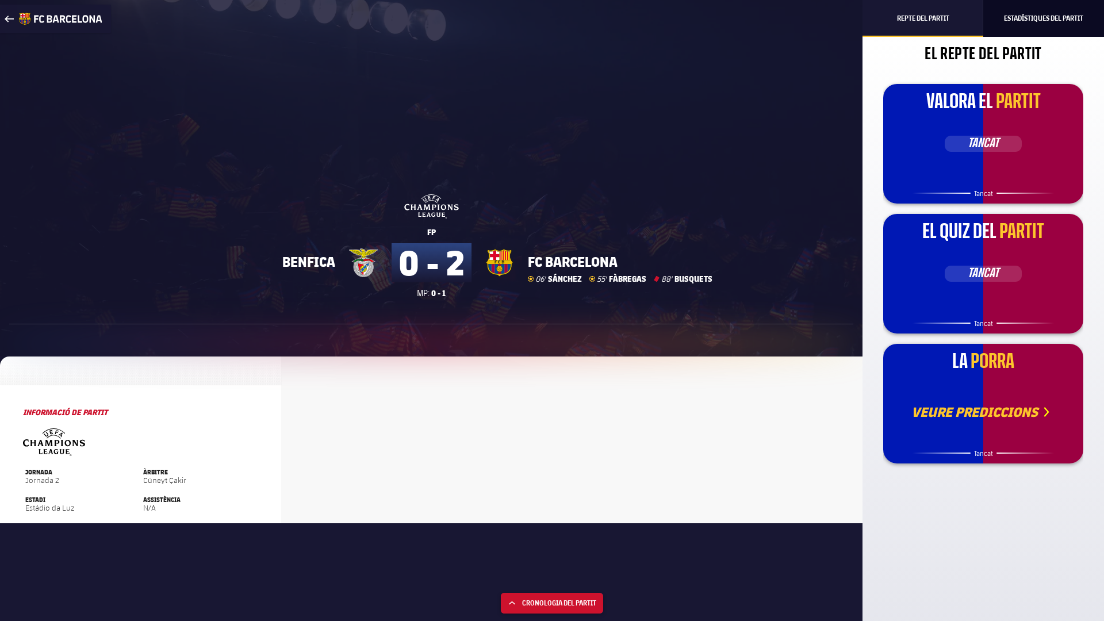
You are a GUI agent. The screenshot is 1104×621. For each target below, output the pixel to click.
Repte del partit (923, 18)
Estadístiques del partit (1043, 18)
